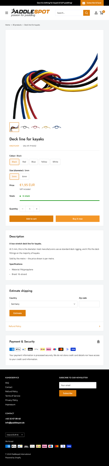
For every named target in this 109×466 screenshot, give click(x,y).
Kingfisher (14, 145)
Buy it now (78, 218)
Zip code (83, 297)
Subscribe (67, 393)
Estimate (17, 313)
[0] (101, 12)
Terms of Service (12, 395)
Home (7, 24)
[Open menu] (6, 13)
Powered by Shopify (13, 457)
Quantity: (13, 208)
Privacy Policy (11, 400)
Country (13, 297)
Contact (8, 387)
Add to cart (31, 218)
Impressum (10, 404)
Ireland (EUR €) (12, 434)
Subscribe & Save (94, 2)
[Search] (86, 13)
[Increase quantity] (36, 209)
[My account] (96, 12)
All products (17, 24)
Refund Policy (15, 326)
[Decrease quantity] (22, 209)
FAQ (7, 382)
